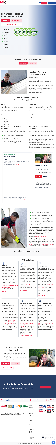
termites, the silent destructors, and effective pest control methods (27, 325)
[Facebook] (44, 400)
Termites (4, 291)
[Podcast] (54, 400)
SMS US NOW (6, 20)
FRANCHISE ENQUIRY (11, 24)
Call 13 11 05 (45, 176)
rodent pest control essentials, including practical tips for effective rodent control (9, 322)
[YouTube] (51, 400)
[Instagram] (47, 400)
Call (33, 63)
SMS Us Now (38, 176)
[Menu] (40, 2)
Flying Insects (23, 290)
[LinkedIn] (49, 400)
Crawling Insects (42, 295)
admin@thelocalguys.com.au (41, 236)
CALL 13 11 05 (52, 2)
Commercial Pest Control (26, 335)
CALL (15, 363)
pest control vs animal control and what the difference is (45, 286)
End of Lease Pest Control (44, 331)
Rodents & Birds (6, 331)
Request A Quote (16, 20)
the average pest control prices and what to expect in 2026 (45, 323)
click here (17, 164)
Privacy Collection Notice (26, 199)
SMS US (44, 3)
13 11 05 (37, 235)
